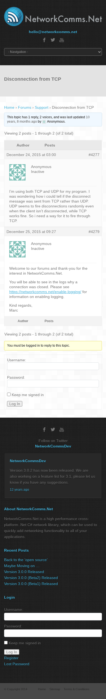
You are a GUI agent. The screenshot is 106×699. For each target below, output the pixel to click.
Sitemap (54, 689)
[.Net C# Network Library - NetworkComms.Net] (53, 16)
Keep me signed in (28, 395)
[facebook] (44, 40)
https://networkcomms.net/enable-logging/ (45, 292)
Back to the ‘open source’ (26, 560)
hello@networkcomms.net (53, 32)
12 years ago (19, 490)
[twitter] (53, 40)
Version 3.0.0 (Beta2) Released (31, 578)
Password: (16, 377)
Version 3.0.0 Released (24, 572)
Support (41, 107)
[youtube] (62, 40)
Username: (16, 360)
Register (11, 658)
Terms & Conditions (76, 689)
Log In (14, 404)
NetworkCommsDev (53, 446)
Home (9, 107)
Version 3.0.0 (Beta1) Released (31, 584)
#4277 (94, 155)
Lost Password (16, 664)
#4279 (94, 231)
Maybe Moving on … (22, 566)
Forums (24, 107)
